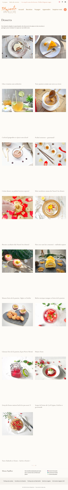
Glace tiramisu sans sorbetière (11, 84)
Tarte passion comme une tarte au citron (48, 84)
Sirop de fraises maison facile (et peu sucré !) (16, 405)
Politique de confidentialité (34, 481)
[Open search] (65, 9)
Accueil (21, 9)
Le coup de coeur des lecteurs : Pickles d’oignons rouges (36, 2)
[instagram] (59, 2)
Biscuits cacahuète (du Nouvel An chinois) (15, 245)
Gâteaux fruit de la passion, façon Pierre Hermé (17, 352)
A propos (4, 2)
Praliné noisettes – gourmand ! (45, 137)
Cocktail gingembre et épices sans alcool (15, 137)
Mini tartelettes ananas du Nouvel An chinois (49, 191)
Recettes (29, 9)
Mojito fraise (39, 352)
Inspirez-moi (57, 9)
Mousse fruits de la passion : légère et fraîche (16, 298)
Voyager (37, 9)
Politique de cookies (8, 481)
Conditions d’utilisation (20, 481)
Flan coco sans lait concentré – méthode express (50, 245)
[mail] (65, 2)
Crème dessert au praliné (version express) (15, 191)
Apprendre (46, 9)
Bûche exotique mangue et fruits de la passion (50, 298)
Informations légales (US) (58, 481)
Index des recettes (14, 2)
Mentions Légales (46, 481)
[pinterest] (62, 2)
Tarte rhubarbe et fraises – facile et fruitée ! (16, 461)
